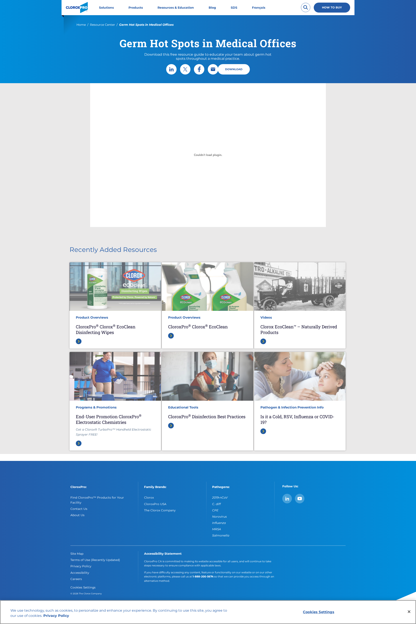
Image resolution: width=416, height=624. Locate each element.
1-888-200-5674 (203, 576)
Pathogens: (221, 487)
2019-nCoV (220, 497)
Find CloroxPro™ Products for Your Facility (97, 500)
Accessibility (79, 572)
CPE (215, 510)
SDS (234, 8)
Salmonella (220, 535)
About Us (77, 515)
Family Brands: (155, 487)
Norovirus (219, 516)
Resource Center (102, 25)
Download (233, 69)
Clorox (149, 497)
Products (135, 8)
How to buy (332, 7)
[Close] (409, 611)
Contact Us (78, 509)
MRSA (216, 529)
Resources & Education (176, 8)
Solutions (106, 8)
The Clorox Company (160, 510)
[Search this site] (305, 7)
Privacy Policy (80, 566)
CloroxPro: (78, 487)
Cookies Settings (83, 587)
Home (81, 25)
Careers (76, 579)
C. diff (216, 504)
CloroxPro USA (155, 504)
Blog (212, 8)
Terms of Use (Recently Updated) (95, 560)
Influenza (219, 523)
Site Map (76, 553)
